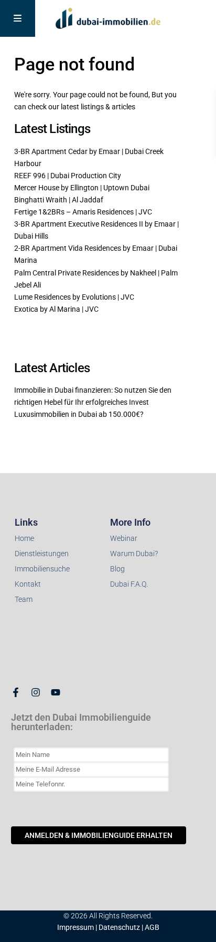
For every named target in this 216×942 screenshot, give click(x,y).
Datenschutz (119, 927)
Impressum (75, 927)
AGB (152, 927)
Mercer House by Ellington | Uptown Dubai (81, 187)
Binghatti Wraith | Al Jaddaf (58, 200)
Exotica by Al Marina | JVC (56, 309)
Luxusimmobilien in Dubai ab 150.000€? (79, 414)
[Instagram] (35, 692)
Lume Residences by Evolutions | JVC (74, 297)
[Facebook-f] (15, 692)
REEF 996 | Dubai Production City (67, 175)
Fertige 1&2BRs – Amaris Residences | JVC (83, 212)
